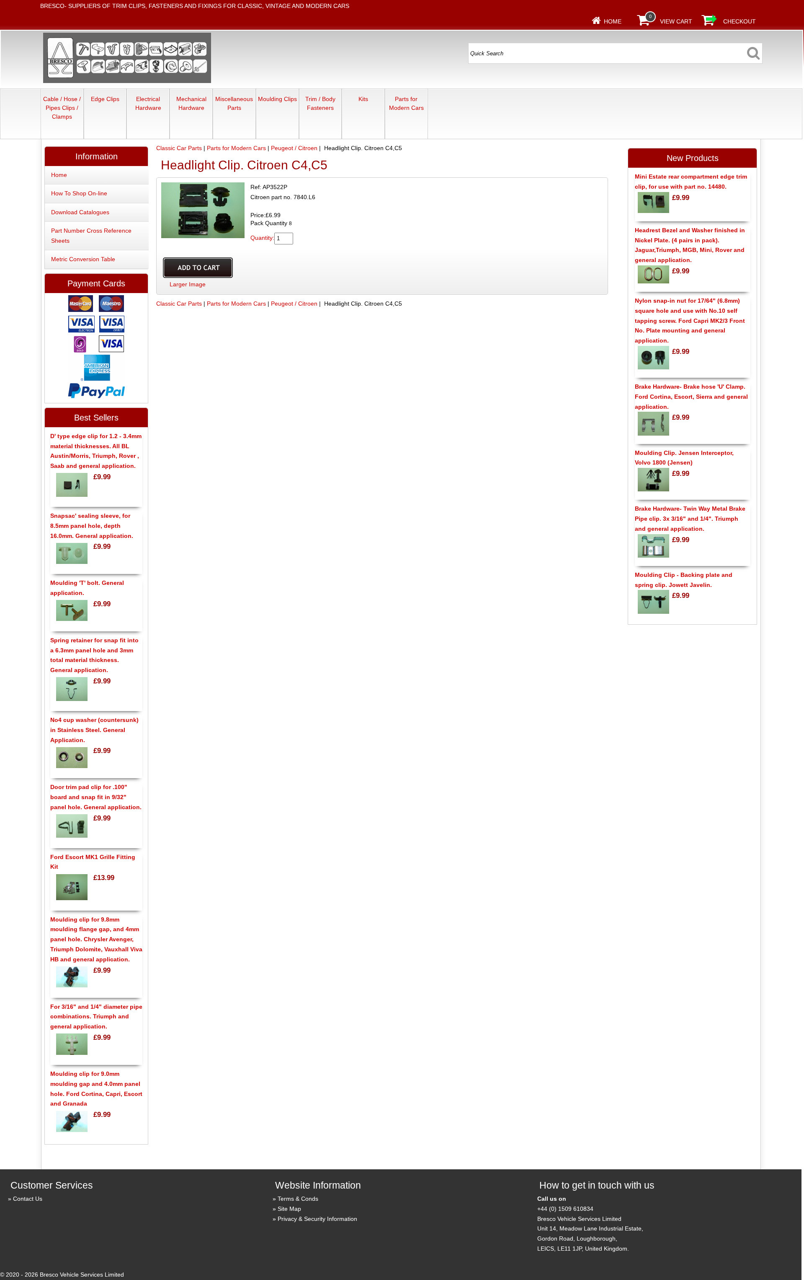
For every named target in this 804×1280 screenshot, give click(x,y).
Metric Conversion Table (83, 259)
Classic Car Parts (179, 148)
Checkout (739, 21)
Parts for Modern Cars (406, 103)
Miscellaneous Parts (234, 103)
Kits (363, 99)
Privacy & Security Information (317, 1218)
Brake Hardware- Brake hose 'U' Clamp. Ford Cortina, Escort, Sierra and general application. (691, 396)
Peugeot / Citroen (294, 148)
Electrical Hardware (148, 103)
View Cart (676, 21)
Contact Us (27, 1198)
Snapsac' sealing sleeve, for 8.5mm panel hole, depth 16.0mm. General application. (91, 525)
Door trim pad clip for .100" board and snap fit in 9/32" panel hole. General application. (96, 797)
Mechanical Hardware (191, 103)
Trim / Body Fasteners (320, 103)
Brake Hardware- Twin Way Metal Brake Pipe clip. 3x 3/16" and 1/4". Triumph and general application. (690, 518)
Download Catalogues (80, 212)
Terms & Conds (298, 1198)
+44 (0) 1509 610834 (565, 1208)
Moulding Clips (277, 99)
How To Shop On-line (79, 193)
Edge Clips (105, 99)
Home (612, 21)
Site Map (289, 1208)
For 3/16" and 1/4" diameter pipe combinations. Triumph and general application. (96, 1016)
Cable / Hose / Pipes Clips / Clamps (62, 108)
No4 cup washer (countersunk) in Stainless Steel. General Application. (94, 730)
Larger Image (188, 284)
